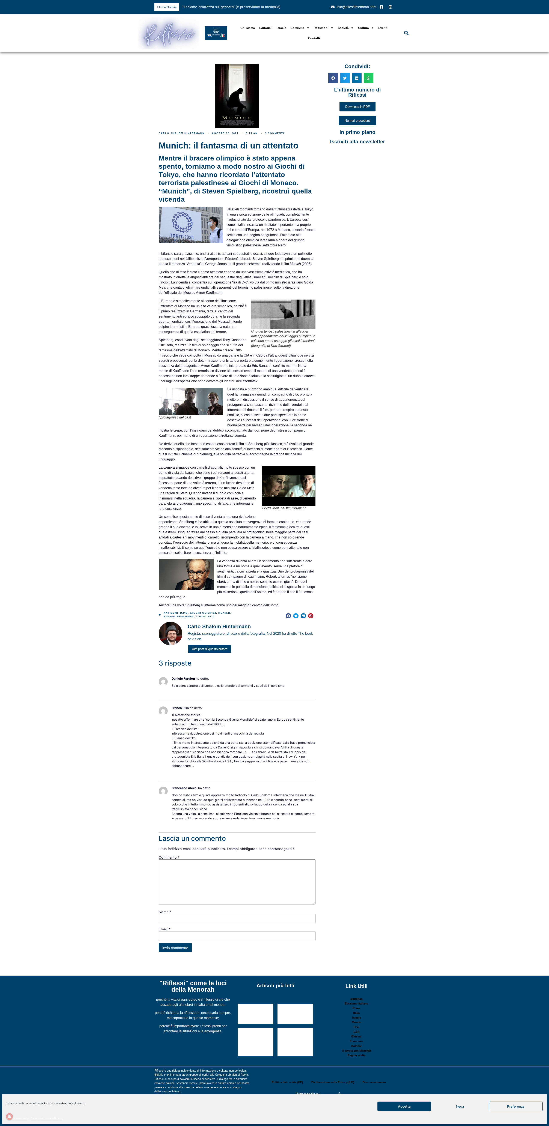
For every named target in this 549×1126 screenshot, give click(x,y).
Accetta (404, 1106)
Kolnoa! (356, 1046)
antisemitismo (176, 613)
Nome (165, 911)
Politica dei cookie (17, 1118)
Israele (281, 28)
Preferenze (516, 1106)
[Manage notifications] (9, 1116)
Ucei (356, 1027)
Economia (356, 1041)
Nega (460, 1106)
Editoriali (265, 28)
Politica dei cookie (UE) (287, 1082)
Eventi (383, 28)
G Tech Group (329, 1093)
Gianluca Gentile (351, 1093)
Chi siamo (247, 28)
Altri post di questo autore (209, 649)
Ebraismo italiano (356, 1003)
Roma (356, 1008)
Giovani (356, 1036)
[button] (318, 7)
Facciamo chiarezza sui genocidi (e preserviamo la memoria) (231, 7)
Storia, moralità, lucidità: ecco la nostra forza (254, 1014)
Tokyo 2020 (205, 616)
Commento (169, 857)
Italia (356, 1013)
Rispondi (176, 692)
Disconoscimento (374, 1082)
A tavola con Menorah (356, 1050)
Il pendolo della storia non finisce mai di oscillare (295, 1014)
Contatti (314, 38)
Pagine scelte (356, 1055)
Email (164, 929)
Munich (224, 613)
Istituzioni (321, 28)
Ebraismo (297, 28)
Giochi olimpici (203, 613)
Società (343, 28)
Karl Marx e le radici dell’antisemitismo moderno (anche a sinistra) (295, 1043)
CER (356, 1031)
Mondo (356, 1022)
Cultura (363, 28)
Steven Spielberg (179, 616)
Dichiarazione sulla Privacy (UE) (332, 1082)
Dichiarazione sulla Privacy (47, 1118)
